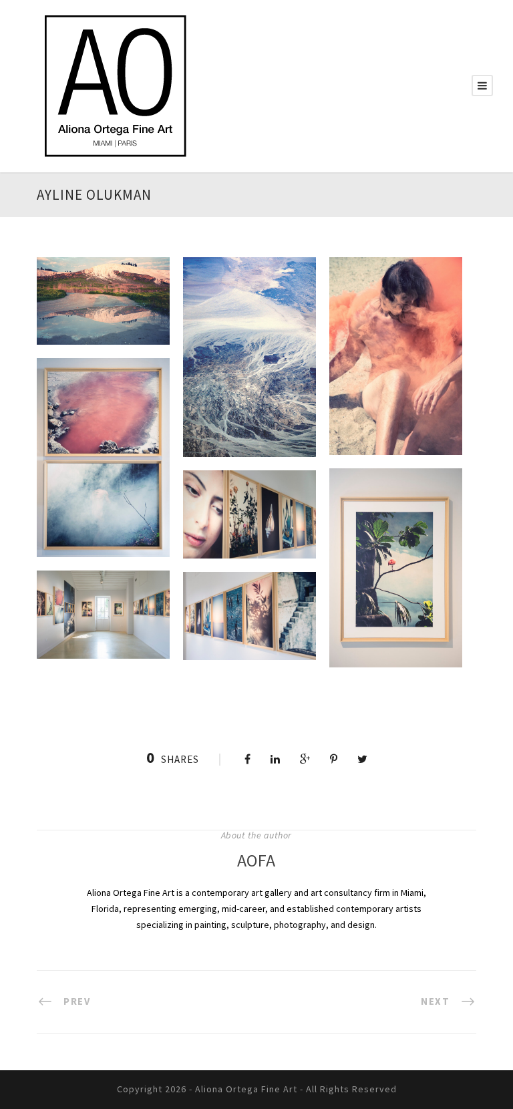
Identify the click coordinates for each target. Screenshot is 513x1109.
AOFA (256, 860)
